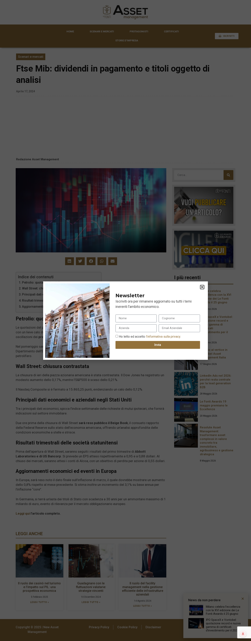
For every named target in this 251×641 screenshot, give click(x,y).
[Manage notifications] (243, 634)
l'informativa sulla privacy (162, 336)
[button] (202, 287)
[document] (125, 320)
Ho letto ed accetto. (150, 336)
